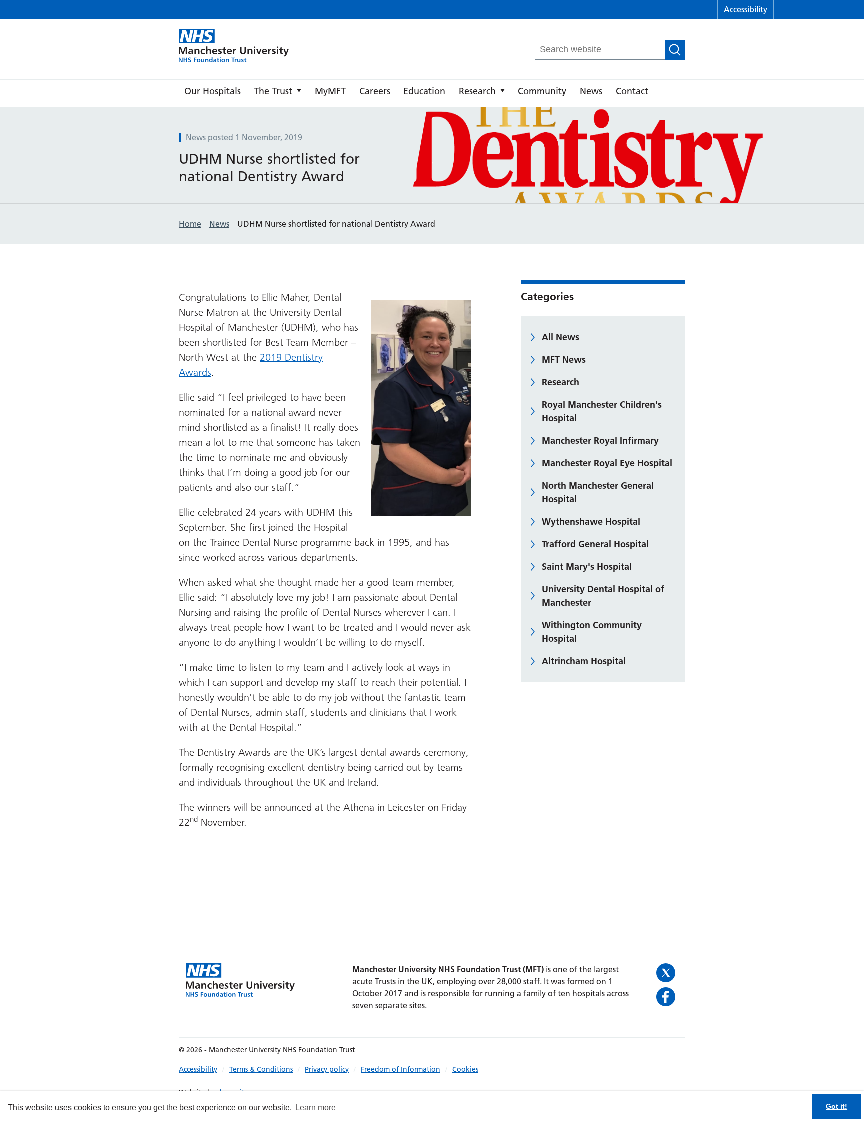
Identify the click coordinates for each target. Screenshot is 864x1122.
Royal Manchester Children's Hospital (602, 411)
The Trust (273, 91)
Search (675, 50)
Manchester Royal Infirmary (600, 440)
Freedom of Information (400, 1069)
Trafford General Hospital (595, 544)
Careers (375, 91)
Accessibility (746, 9)
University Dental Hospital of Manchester (603, 596)
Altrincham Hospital (584, 661)
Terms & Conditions (261, 1069)
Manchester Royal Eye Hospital (607, 463)
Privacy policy (327, 1069)
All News (561, 337)
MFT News (564, 360)
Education (425, 91)
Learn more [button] (316, 1108)
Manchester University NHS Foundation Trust (234, 46)
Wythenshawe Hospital (591, 522)
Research (477, 91)
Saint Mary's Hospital (587, 566)
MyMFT (330, 91)
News (591, 91)
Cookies (465, 1069)
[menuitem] (212, 93)
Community (542, 91)
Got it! (837, 1106)
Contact (632, 91)
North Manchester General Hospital (598, 492)
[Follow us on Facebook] (667, 997)
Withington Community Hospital (592, 632)
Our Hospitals (212, 91)
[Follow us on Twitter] (667, 973)
